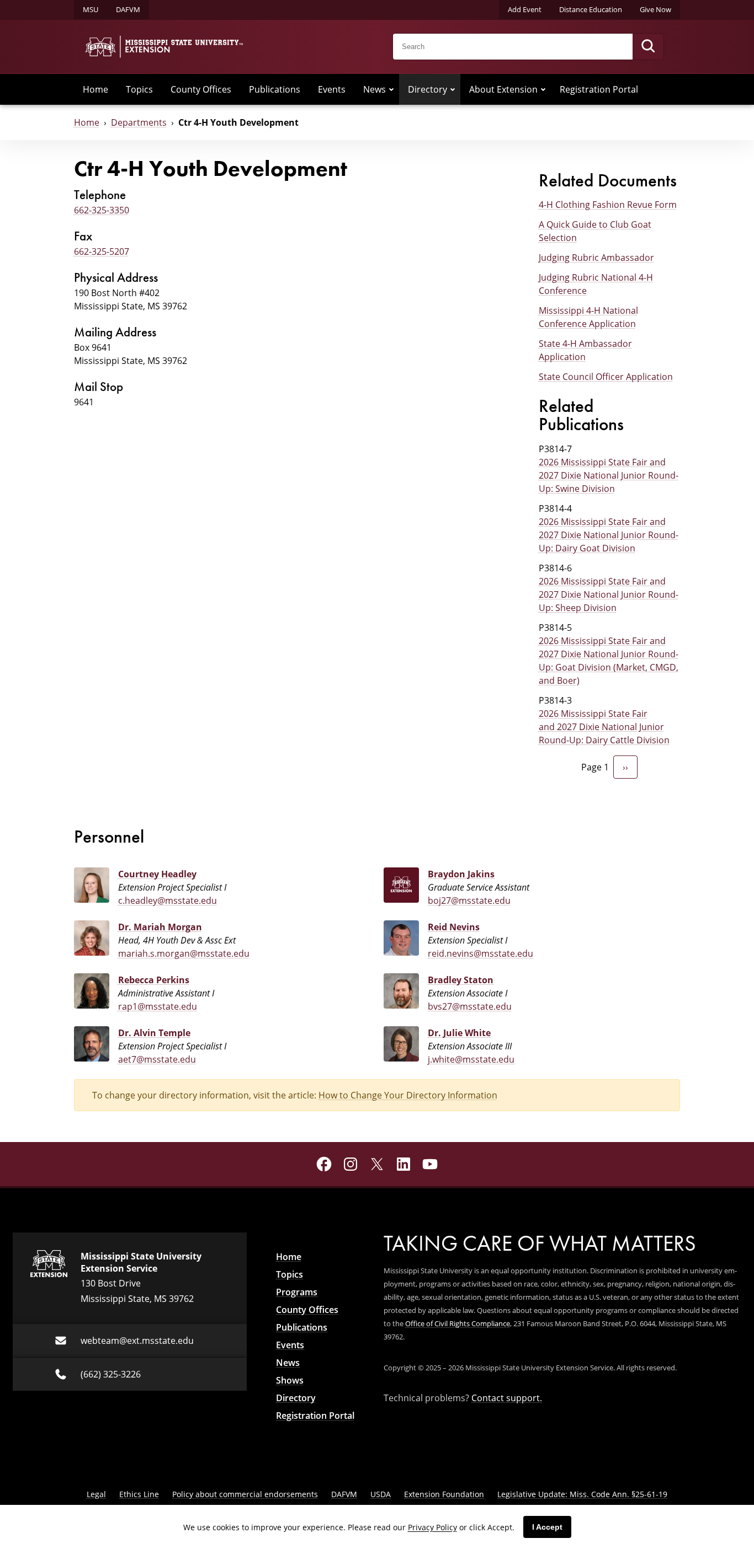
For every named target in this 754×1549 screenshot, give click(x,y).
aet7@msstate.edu (157, 1059)
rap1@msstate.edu (157, 1006)
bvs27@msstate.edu (470, 1006)
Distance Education (590, 9)
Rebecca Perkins (153, 980)
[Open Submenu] (391, 89)
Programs (296, 1292)
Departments (139, 122)
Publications (274, 89)
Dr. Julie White (459, 1033)
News (374, 89)
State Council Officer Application (606, 376)
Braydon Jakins (461, 874)
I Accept (547, 1527)
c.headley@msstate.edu (167, 900)
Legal (96, 1494)
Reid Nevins (454, 927)
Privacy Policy (432, 1527)
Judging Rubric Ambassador (596, 257)
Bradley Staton (460, 980)
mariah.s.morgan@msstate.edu (183, 953)
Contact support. (506, 1397)
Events (332, 89)
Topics (139, 89)
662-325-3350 (101, 210)
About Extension (503, 89)
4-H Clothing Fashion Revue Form (608, 204)
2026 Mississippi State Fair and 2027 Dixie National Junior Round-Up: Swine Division (608, 475)
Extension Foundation (444, 1494)
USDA (380, 1494)
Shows (290, 1380)
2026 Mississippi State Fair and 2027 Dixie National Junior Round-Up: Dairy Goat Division (608, 535)
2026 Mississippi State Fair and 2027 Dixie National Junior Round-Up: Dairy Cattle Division (604, 726)
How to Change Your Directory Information (407, 1095)
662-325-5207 (101, 251)
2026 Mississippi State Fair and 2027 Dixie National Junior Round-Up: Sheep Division (608, 594)
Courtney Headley (157, 874)
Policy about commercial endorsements (245, 1494)
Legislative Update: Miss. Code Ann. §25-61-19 (582, 1494)
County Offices (201, 89)
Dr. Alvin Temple (154, 1033)
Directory (427, 89)
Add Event (524, 9)
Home (95, 89)
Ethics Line (139, 1494)
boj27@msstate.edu (469, 900)
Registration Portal (599, 89)
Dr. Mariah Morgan (160, 927)
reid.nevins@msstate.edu (480, 953)
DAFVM (128, 9)
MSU (90, 9)
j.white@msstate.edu (471, 1059)
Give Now (655, 9)
